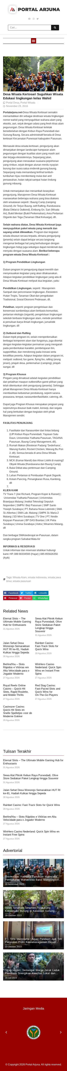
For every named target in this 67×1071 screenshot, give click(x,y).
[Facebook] (29, 18)
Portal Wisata (27, 102)
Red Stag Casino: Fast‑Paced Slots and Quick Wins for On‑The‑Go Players (47, 690)
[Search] (55, 27)
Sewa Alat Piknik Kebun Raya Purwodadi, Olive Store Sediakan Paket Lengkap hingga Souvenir (49, 625)
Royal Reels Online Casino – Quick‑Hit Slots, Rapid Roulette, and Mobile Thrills (16, 690)
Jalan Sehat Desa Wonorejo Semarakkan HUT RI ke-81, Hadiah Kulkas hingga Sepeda (16, 648)
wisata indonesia (37, 577)
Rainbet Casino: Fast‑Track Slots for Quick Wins (46, 646)
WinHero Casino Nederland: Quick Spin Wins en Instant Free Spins (48, 669)
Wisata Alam (20, 577)
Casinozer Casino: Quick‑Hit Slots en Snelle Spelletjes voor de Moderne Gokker (17, 711)
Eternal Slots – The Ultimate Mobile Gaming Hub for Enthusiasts (17, 621)
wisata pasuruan (22, 581)
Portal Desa (12, 102)
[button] (33, 40)
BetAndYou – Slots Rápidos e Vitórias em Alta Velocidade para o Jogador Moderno (16, 669)
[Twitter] (37, 18)
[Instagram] (33, 18)
